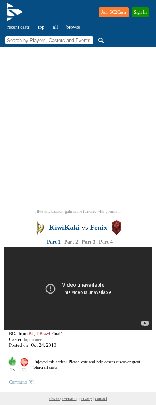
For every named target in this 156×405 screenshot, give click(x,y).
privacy (85, 398)
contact (101, 398)
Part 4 (106, 242)
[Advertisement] (78, 130)
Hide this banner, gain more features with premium (78, 211)
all (55, 27)
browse (73, 27)
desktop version (63, 398)
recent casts (18, 27)
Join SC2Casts (114, 12)
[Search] (100, 40)
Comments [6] (21, 382)
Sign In (140, 12)
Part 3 (88, 242)
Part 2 (71, 242)
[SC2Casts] (15, 15)
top (41, 27)
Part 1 (54, 242)
